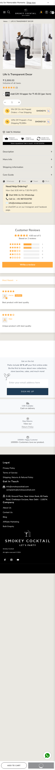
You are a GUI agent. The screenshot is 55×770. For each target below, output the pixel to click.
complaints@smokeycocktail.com (20, 489)
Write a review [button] (27, 264)
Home (5, 21)
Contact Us (8, 512)
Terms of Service (10, 472)
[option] (22, 46)
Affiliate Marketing (11, 521)
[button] (9, 87)
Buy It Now (44, 764)
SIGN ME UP (27, 391)
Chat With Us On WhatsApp (21, 195)
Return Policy (27, 426)
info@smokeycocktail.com (20, 203)
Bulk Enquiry (8, 526)
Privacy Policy (9, 468)
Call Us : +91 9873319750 (20, 199)
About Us (7, 507)
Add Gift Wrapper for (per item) (30, 94)
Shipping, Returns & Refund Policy (18, 477)
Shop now (25, 2)
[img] (8, 291)
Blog (5, 517)
